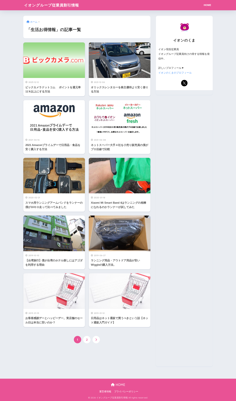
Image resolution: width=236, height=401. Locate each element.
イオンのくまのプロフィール (175, 72)
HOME (207, 5)
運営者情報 (105, 391)
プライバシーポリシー (126, 391)
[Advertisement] (184, 234)
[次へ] (96, 339)
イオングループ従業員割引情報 (51, 5)
